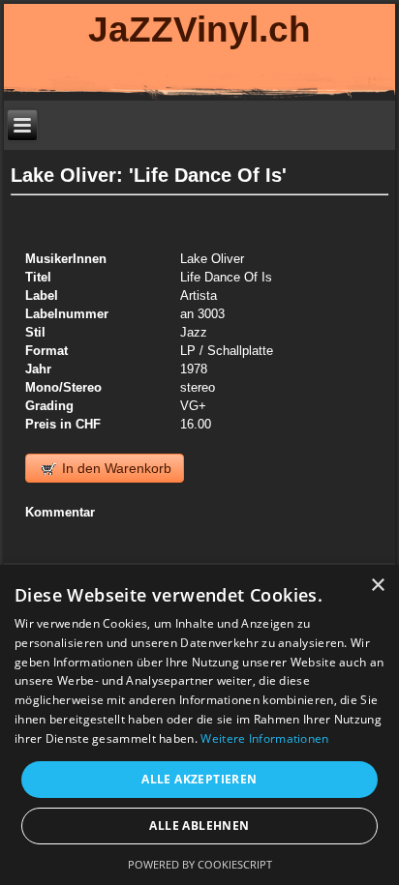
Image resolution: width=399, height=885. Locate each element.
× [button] (377, 585)
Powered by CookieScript (200, 864)
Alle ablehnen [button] (199, 825)
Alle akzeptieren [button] (199, 779)
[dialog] (199, 725)
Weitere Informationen (264, 738)
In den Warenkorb (114, 468)
